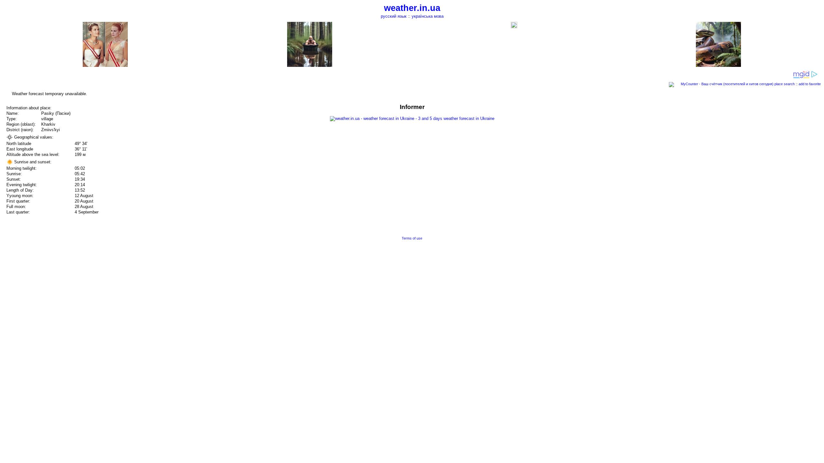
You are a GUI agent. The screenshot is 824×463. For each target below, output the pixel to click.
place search (784, 84)
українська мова (428, 16)
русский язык (394, 16)
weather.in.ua (412, 8)
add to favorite (810, 84)
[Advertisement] (759, 149)
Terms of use (412, 238)
